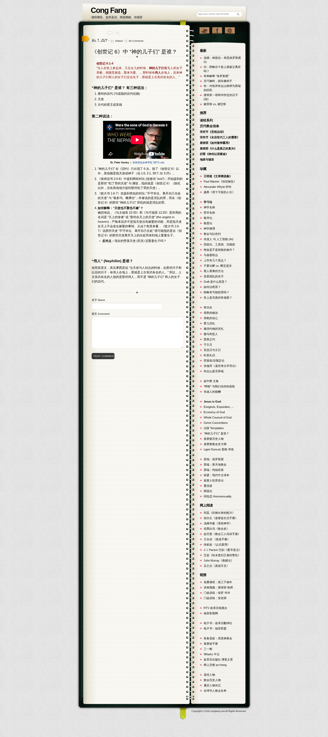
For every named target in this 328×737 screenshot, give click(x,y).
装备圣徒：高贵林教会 (218, 638)
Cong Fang (108, 10)
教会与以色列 (212, 233)
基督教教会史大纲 (215, 444)
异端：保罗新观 (214, 459)
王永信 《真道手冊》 (217, 539)
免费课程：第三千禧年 (218, 582)
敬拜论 (208, 217)
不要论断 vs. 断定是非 (218, 265)
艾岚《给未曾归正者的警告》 (222, 555)
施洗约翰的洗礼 (214, 328)
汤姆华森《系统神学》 (218, 523)
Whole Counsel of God (218, 417)
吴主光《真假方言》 (216, 565)
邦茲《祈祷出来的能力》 (219, 512)
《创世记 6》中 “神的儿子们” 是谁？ (134, 52)
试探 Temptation (214, 428)
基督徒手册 (211, 643)
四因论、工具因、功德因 (219, 244)
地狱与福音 (207, 159)
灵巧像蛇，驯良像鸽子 (218, 81)
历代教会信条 (209, 126)
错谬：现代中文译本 (216, 475)
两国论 (208, 491)
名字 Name (98, 299)
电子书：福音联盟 (215, 628)
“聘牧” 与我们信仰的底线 (219, 386)
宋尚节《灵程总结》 (213, 131)
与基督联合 (211, 255)
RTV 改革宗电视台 (215, 608)
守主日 (208, 344)
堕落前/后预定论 (214, 360)
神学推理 (209, 228)
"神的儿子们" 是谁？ (216, 433)
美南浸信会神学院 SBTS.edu (148, 162)
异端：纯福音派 (214, 469)
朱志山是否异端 (214, 371)
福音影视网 (211, 613)
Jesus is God (212, 401)
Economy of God (214, 412)
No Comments (136, 41)
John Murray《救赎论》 (219, 560)
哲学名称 (209, 212)
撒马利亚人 (211, 334)
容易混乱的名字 (214, 276)
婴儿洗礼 (209, 323)
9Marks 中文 (212, 654)
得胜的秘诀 (211, 312)
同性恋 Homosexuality (218, 496)
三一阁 (208, 648)
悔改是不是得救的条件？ (219, 249)
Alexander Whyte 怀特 (217, 186)
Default (119, 41)
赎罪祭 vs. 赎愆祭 (215, 104)
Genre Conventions (216, 422)
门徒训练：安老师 (215, 598)
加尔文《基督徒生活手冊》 (221, 518)
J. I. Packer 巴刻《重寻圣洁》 (222, 549)
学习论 (208, 202)
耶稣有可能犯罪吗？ (216, 292)
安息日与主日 (212, 350)
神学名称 (209, 207)
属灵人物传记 (212, 685)
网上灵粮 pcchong (215, 664)
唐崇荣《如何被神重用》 (215, 142)
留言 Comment (101, 313)
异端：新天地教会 (215, 464)
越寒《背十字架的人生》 (219, 192)
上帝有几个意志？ (215, 260)
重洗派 (208, 485)
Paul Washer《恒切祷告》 (220, 181)
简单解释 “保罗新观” (216, 76)
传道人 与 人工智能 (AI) (218, 239)
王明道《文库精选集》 (218, 176)
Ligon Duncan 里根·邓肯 (219, 449)
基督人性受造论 (214, 480)
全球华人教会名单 (215, 690)
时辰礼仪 (209, 355)
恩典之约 (209, 339)
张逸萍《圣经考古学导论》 (221, 365)
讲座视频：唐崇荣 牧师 (218, 587)
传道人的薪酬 (212, 391)
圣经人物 (209, 674)
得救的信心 (211, 318)
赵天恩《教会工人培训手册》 (222, 534)
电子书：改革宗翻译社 (218, 623)
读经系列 (206, 120)
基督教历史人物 (214, 438)
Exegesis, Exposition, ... (218, 406)
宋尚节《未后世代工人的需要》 (220, 137)
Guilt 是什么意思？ (215, 281)
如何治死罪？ (212, 287)
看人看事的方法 (214, 271)
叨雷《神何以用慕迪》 (214, 154)
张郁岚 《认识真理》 (217, 544)
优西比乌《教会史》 (216, 528)
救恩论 (208, 223)
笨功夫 (208, 307)
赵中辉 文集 (211, 381)
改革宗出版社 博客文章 (218, 659)
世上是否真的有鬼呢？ (218, 297)
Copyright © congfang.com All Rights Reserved (219, 711)
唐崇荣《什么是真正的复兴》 (218, 148)
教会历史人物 (212, 680)
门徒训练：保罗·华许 (217, 592)
